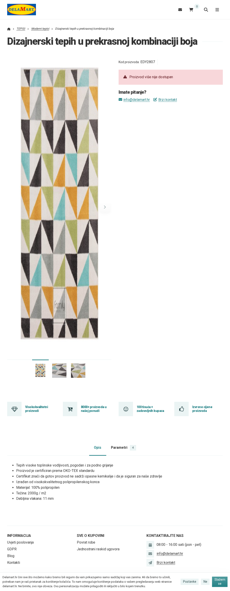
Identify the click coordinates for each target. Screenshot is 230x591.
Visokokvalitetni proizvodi (36, 408)
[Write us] (150, 563)
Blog (10, 556)
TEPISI (20, 28)
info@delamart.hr (136, 100)
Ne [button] (205, 581)
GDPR (12, 549)
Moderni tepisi (40, 28)
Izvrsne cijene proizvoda (202, 408)
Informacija (19, 535)
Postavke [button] (189, 581)
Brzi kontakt (167, 100)
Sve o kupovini (90, 535)
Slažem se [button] (220, 581)
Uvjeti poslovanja (20, 542)
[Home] (21, 9)
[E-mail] (180, 9)
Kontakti (13, 562)
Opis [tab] (97, 447)
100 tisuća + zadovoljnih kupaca (150, 408)
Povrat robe (86, 542)
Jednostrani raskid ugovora (98, 549)
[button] (105, 207)
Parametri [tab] (122, 447)
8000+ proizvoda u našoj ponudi (93, 408)
